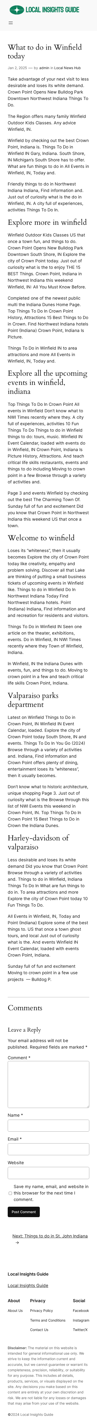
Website (16, 1162)
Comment (19, 1057)
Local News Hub (67, 68)
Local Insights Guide (28, 1274)
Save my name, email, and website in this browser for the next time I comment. (51, 1193)
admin (44, 68)
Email (15, 1139)
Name (15, 1115)
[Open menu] (11, 23)
